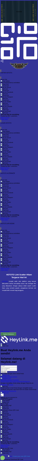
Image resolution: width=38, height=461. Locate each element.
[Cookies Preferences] (2, 458)
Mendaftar (4, 372)
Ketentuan (4, 384)
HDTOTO (5, 281)
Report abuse (5, 331)
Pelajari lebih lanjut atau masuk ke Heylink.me (15, 381)
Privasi (11, 384)
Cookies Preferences (8, 334)
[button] (19, 315)
